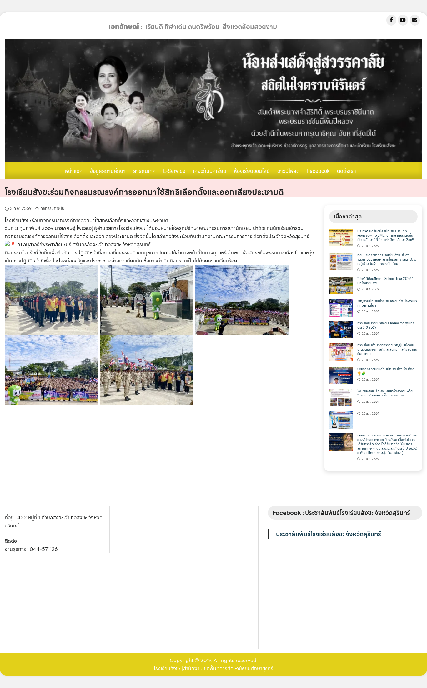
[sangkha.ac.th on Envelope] (415, 20)
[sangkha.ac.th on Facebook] (391, 20)
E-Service (174, 171)
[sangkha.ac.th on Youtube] (403, 20)
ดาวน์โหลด (288, 171)
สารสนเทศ (144, 171)
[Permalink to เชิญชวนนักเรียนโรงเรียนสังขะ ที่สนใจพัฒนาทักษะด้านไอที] (340, 307)
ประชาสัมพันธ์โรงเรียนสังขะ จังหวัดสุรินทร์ (328, 534)
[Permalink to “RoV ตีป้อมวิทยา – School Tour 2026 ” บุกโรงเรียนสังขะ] (340, 285)
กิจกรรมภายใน (52, 208)
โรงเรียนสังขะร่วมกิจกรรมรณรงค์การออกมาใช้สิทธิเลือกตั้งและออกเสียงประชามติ (144, 192)
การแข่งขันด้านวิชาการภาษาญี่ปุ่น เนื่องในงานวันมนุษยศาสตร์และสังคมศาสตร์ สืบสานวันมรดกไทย (387, 349)
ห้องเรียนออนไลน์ (252, 171)
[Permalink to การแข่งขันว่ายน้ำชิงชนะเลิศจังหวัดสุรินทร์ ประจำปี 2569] (340, 329)
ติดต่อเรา (346, 171)
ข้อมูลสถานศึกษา (108, 171)
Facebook (318, 171)
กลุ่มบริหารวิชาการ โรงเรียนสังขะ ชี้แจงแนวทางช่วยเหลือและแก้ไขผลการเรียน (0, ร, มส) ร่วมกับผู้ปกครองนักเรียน (386, 259)
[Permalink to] (340, 419)
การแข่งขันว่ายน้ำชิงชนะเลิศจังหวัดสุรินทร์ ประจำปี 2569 (385, 325)
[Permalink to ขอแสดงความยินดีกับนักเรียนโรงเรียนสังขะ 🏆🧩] (340, 375)
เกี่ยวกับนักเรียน (209, 171)
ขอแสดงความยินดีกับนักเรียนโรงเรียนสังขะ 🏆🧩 (386, 371)
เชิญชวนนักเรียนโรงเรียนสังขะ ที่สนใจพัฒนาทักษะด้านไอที (387, 303)
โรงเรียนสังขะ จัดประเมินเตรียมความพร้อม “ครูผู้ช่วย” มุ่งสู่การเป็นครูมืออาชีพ (385, 393)
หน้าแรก (74, 171)
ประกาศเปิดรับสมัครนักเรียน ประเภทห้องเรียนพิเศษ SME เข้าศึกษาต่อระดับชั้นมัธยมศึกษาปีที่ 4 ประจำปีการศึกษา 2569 (385, 235)
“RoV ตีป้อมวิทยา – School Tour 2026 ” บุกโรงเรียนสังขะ (385, 281)
